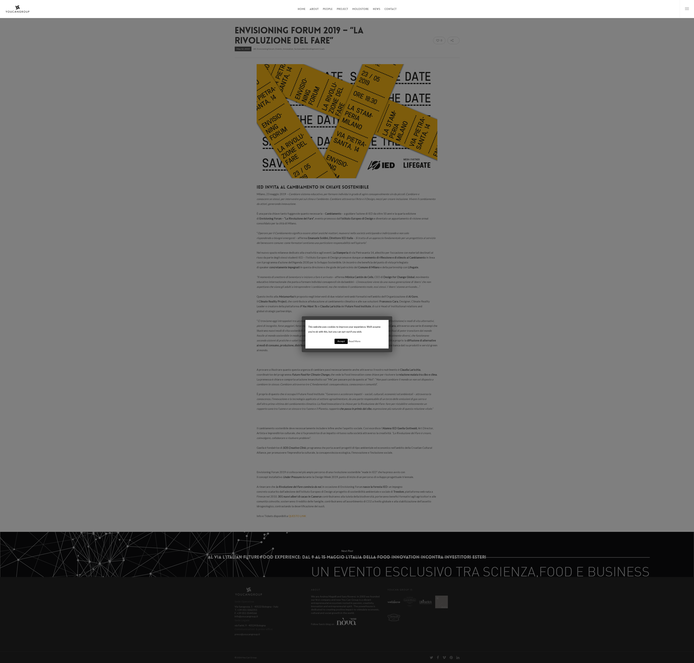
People (328, 9)
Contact (390, 9)
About (314, 9)
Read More (354, 341)
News (376, 9)
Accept (341, 341)
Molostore (360, 9)
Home (301, 9)
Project (342, 9)
